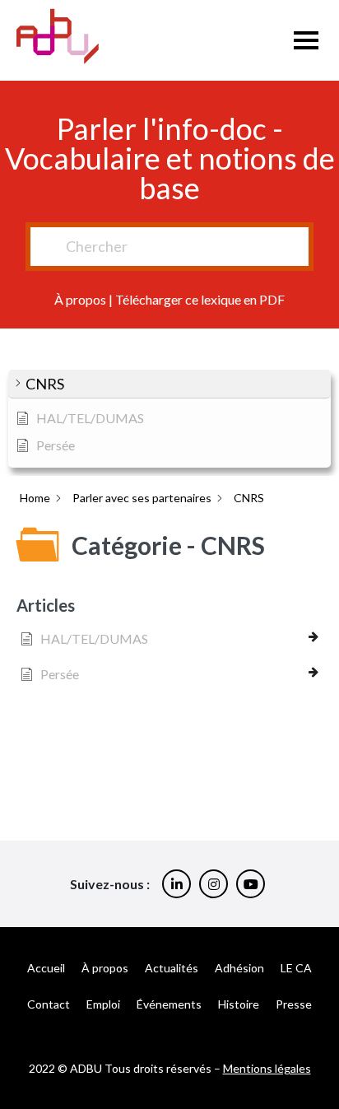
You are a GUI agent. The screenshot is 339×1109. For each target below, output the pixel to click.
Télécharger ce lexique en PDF (200, 299)
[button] (169, 384)
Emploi (103, 1004)
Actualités (171, 968)
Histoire (238, 1004)
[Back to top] (314, 1043)
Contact (48, 1004)
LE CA (296, 968)
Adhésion (239, 968)
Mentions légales (267, 1068)
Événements (169, 1004)
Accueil (46, 968)
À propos (80, 299)
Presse (294, 1004)
